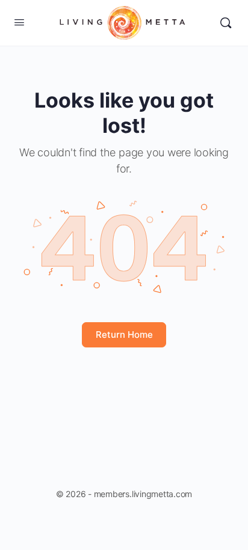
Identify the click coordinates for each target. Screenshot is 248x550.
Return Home (124, 334)
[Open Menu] (19, 22)
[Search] (226, 23)
